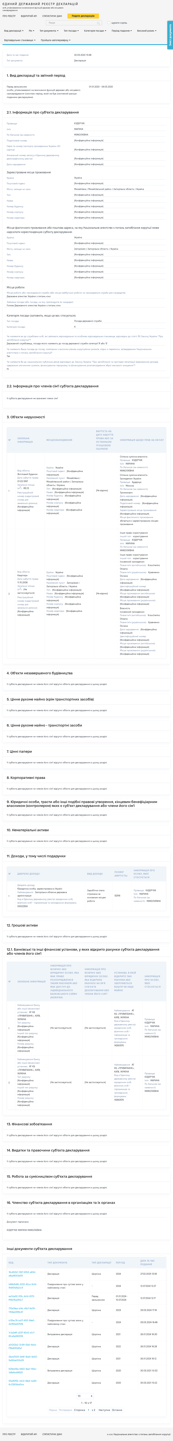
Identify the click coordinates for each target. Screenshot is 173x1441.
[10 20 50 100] (85, 1396)
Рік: (30, 30)
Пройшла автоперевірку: (55, 40)
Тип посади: (70, 30)
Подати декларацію (83, 16)
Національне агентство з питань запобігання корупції (142, 1434)
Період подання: (121, 30)
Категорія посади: (94, 30)
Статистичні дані (52, 16)
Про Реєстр (9, 16)
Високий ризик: (145, 30)
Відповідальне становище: (18, 40)
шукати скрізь (119, 22)
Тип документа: (48, 30)
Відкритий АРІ (29, 16)
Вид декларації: (12, 30)
